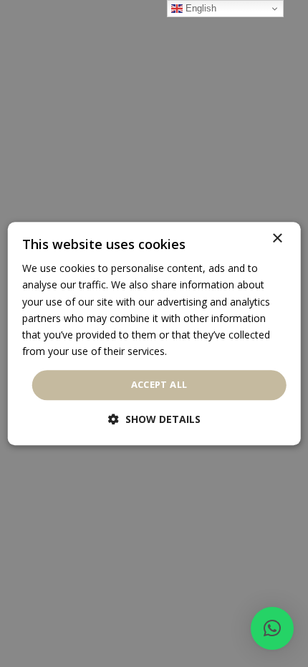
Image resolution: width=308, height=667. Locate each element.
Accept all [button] (159, 384)
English (199, 8)
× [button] (276, 238)
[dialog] (154, 333)
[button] (272, 628)
